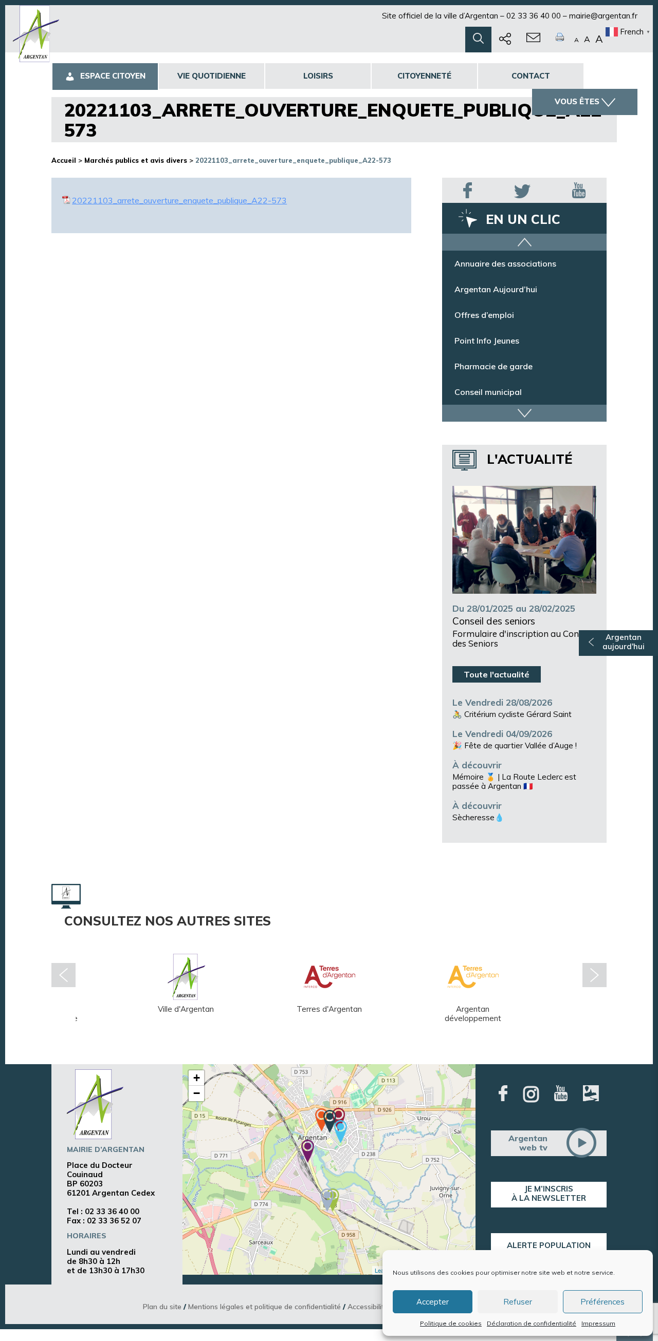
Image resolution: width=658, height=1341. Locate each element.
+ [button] (196, 1077)
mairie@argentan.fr (603, 16)
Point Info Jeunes (486, 340)
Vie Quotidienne (211, 76)
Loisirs (318, 76)
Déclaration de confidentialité (531, 1323)
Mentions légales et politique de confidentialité (264, 1306)
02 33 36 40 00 (533, 16)
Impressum (598, 1323)
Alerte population (549, 1245)
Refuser (517, 1302)
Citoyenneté (424, 76)
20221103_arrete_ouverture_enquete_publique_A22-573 (179, 200)
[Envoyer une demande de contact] (533, 39)
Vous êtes (577, 101)
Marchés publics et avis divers (135, 160)
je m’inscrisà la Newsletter (548, 1193)
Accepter (432, 1302)
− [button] (196, 1093)
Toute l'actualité (496, 674)
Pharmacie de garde (493, 366)
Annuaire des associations (505, 263)
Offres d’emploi (484, 315)
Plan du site (162, 1306)
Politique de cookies (451, 1323)
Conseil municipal (488, 392)
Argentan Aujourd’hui (495, 289)
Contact (530, 76)
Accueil (63, 160)
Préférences (602, 1302)
